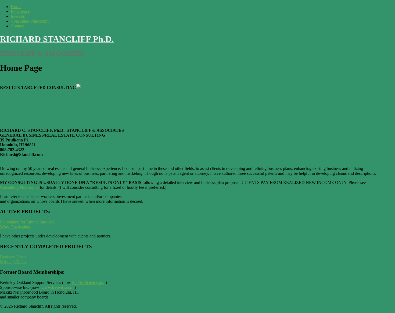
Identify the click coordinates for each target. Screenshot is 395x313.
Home (16, 6)
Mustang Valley (13, 261)
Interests (18, 16)
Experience (20, 11)
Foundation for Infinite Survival (27, 222)
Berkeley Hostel (13, 257)
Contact (17, 26)
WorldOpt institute (15, 227)
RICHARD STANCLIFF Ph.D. (57, 39)
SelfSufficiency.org (89, 282)
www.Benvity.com (57, 287)
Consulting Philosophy (30, 21)
